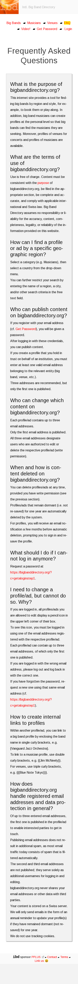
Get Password (47, 29)
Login (68, 29)
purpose (43, 183)
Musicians (34, 23)
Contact (52, 957)
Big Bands (13, 23)
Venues (52, 23)
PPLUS (36, 957)
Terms (64, 957)
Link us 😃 (41, 960)
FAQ (67, 23)
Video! (25, 29)
